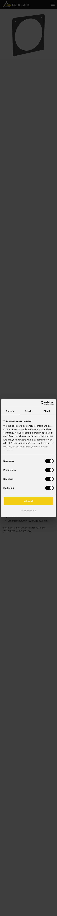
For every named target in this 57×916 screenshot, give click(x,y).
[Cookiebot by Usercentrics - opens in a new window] (41, 403)
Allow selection (28, 510)
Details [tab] (28, 411)
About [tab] (47, 411)
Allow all (28, 501)
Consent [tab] (10, 411)
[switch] (49, 470)
